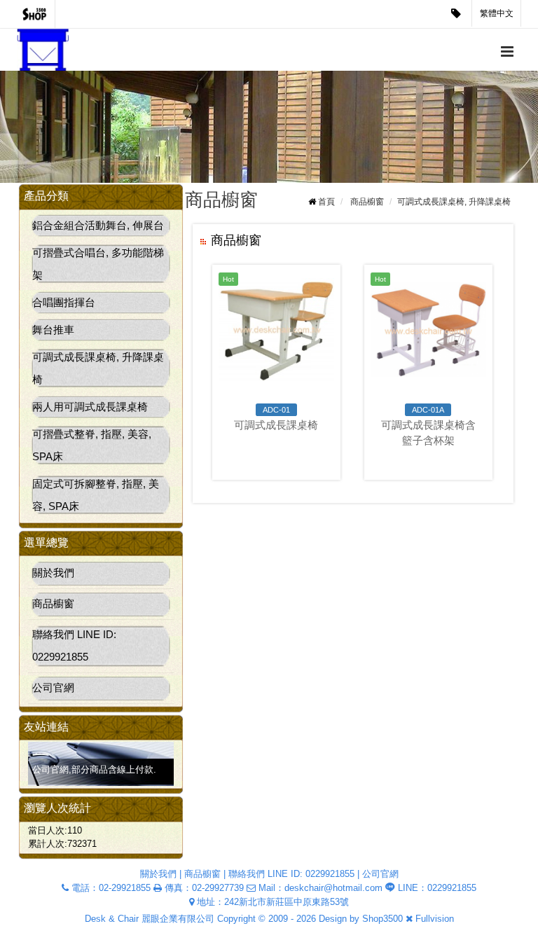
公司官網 (53, 687)
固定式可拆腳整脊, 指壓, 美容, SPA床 (95, 495)
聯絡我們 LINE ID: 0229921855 (74, 645)
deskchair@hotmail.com (333, 888)
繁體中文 (496, 13)
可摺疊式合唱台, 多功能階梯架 (98, 264)
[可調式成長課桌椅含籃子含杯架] (428, 329)
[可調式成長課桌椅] (276, 329)
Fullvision (434, 918)
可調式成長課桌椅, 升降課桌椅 (98, 368)
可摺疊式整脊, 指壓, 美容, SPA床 (91, 445)
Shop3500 (382, 918)
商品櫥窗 (53, 603)
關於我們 (53, 573)
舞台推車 (53, 330)
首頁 (326, 202)
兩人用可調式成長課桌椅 (90, 407)
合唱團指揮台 (63, 302)
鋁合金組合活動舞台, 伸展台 (98, 225)
